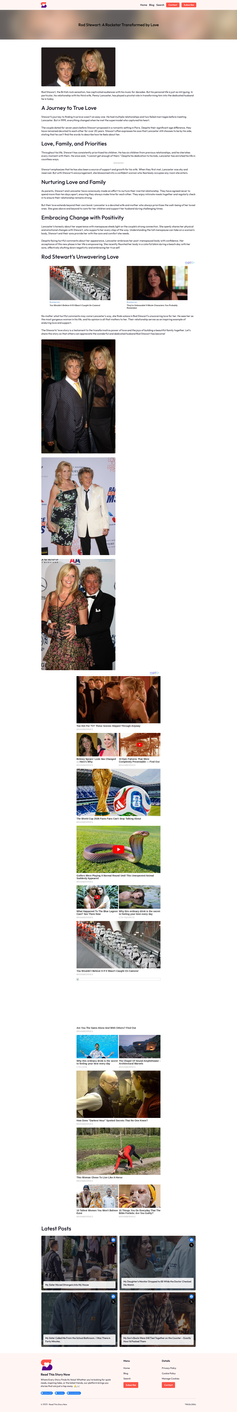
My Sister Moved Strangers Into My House (67, 1284)
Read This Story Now (55, 1374)
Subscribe (189, 4)
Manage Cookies (170, 1378)
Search (127, 1378)
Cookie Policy (169, 1373)
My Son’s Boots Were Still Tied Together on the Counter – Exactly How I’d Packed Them (157, 1340)
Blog (125, 1373)
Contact (172, 4)
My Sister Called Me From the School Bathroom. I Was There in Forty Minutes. (77, 1340)
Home (126, 1368)
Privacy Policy (169, 1368)
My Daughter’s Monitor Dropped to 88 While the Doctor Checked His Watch (157, 1283)
